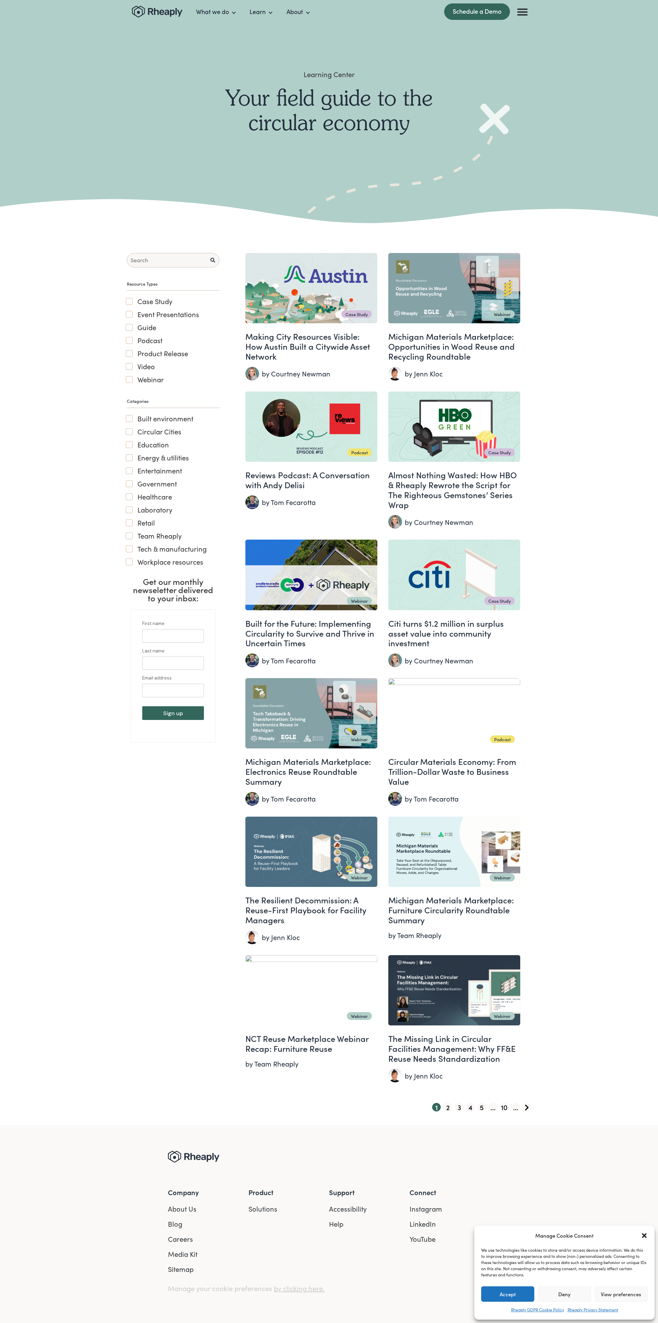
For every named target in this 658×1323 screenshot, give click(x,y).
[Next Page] (527, 1107)
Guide (146, 327)
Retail (146, 522)
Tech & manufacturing (172, 548)
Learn (257, 11)
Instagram (426, 1208)
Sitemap (181, 1269)
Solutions (262, 1208)
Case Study (154, 301)
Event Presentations (168, 314)
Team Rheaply (159, 535)
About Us (182, 1208)
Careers (180, 1238)
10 (504, 1107)
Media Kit (182, 1254)
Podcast (149, 340)
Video (146, 366)
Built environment (165, 418)
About (295, 11)
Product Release (162, 353)
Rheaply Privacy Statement (593, 1309)
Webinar (150, 379)
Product (260, 1192)
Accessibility (348, 1208)
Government (157, 483)
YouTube (423, 1238)
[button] (644, 1235)
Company (183, 1192)
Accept (508, 1294)
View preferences (621, 1294)
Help (336, 1223)
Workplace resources (170, 561)
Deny (564, 1294)
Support (342, 1192)
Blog (175, 1223)
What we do (212, 11)
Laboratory (154, 509)
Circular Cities (159, 431)
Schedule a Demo (477, 11)
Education (153, 444)
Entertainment (159, 470)
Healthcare (154, 496)
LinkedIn (423, 1223)
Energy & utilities (163, 457)
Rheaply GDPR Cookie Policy (537, 1309)
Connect (423, 1192)
